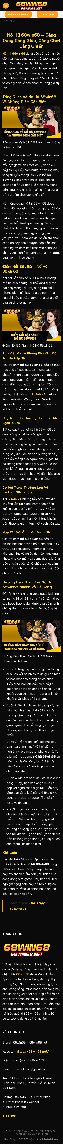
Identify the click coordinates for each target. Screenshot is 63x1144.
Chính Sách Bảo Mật (19, 1131)
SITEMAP (9, 1116)
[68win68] (31, 5)
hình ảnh (34, 394)
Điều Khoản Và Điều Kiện (32, 1134)
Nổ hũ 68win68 (13, 53)
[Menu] (6, 6)
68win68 (8, 21)
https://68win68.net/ (32, 1051)
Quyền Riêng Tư (46, 1131)
